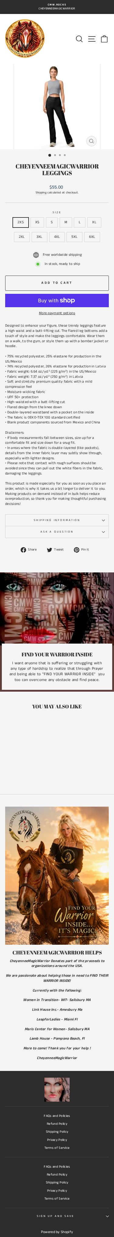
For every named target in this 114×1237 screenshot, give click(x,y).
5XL (74, 236)
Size (57, 212)
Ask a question (57, 532)
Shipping (41, 192)
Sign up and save (55, 1216)
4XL (57, 236)
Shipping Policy (57, 1131)
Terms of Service (57, 1147)
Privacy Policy (57, 1140)
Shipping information (57, 520)
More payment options (57, 313)
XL (94, 222)
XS (37, 222)
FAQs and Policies (57, 1116)
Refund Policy (57, 1123)
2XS (21, 222)
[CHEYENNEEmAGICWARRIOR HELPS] (57, 876)
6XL (92, 236)
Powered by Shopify (57, 1232)
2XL (22, 236)
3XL (39, 236)
